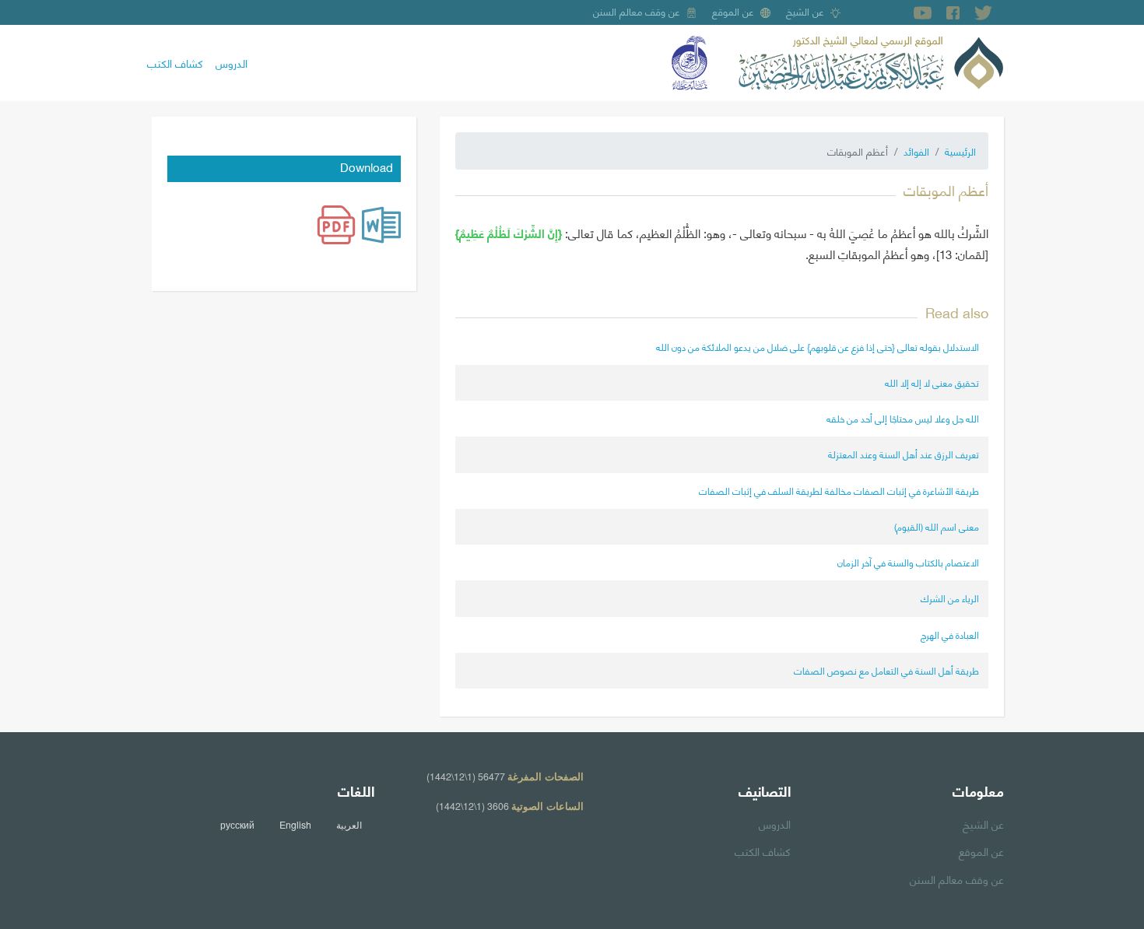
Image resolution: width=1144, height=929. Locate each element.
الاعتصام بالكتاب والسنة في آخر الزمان (908, 562)
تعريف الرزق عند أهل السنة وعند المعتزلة (903, 453)
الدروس (231, 62)
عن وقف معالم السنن (636, 11)
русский (237, 825)
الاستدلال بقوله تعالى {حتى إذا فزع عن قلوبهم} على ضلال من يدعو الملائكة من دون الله (817, 346)
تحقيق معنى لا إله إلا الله (932, 382)
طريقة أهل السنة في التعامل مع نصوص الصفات (886, 670)
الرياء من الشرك (950, 597)
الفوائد (916, 151)
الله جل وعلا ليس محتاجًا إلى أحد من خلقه (902, 418)
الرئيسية (960, 151)
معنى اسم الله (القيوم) (936, 526)
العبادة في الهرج (950, 634)
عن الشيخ (805, 11)
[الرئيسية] (871, 60)
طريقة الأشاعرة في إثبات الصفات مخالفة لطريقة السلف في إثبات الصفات (839, 490)
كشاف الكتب (175, 62)
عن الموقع (733, 11)
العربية (349, 825)
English (295, 825)
